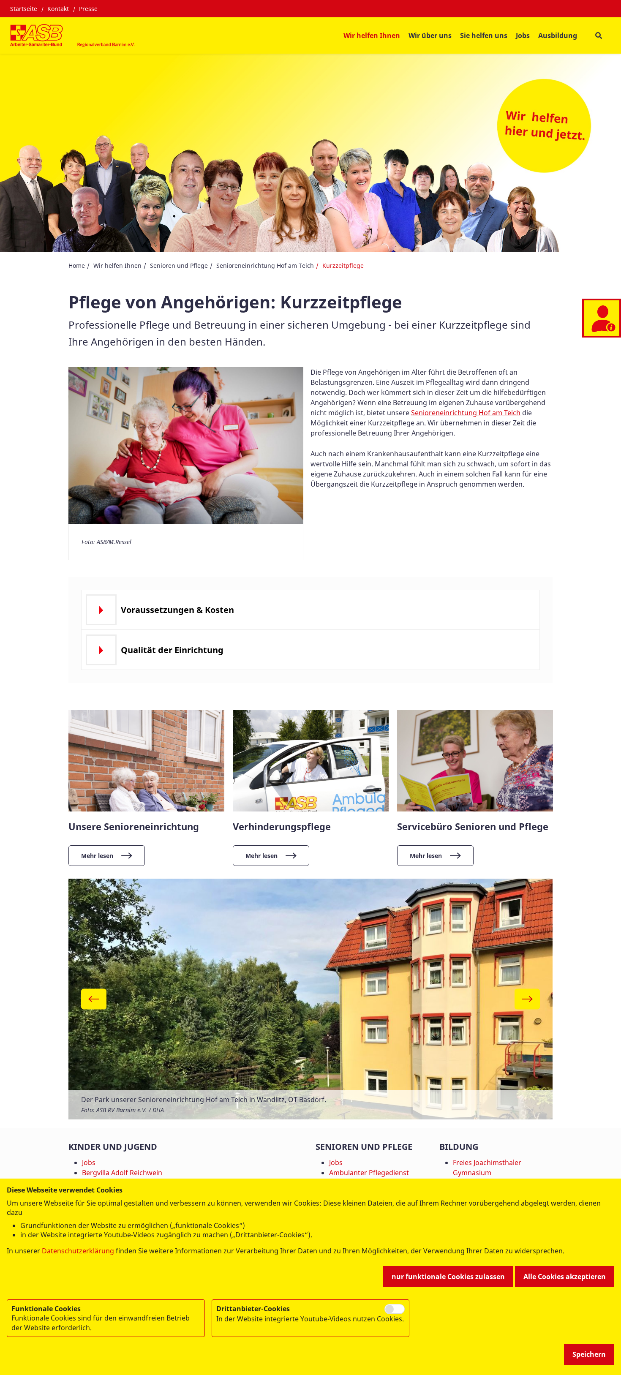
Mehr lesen (97, 856)
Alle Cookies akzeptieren (564, 1276)
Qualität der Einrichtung (172, 650)
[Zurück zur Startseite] (73, 35)
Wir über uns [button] (430, 35)
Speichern (589, 1354)
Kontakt (58, 9)
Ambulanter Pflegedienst (369, 1172)
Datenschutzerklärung (78, 1250)
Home (76, 265)
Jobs (523, 35)
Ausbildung (557, 35)
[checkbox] (394, 1309)
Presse (88, 9)
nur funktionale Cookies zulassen (448, 1276)
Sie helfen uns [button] (483, 35)
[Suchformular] (598, 35)
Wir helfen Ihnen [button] (371, 35)
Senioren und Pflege (179, 265)
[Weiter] (527, 999)
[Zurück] (93, 999)
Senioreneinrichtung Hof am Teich (265, 265)
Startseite (23, 9)
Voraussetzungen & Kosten (177, 609)
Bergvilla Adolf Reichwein (122, 1172)
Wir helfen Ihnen (117, 265)
